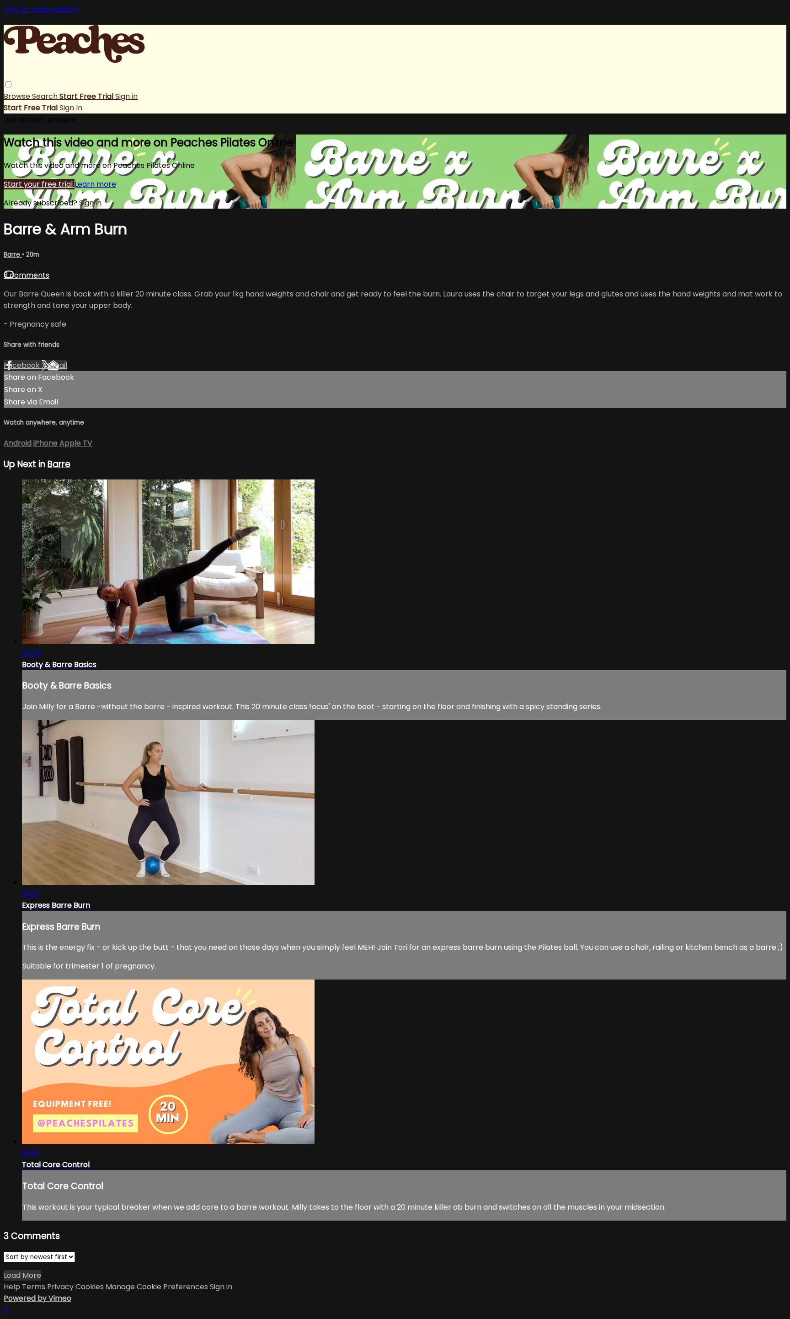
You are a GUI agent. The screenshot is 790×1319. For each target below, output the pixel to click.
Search (45, 96)
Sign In (70, 107)
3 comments (26, 275)
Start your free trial (39, 184)
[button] (8, 84)
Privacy (61, 1286)
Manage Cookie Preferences (158, 1286)
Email (57, 365)
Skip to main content (41, 9)
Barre (13, 254)
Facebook (23, 365)
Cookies (90, 1286)
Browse (18, 96)
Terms (34, 1286)
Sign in (126, 96)
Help (13, 1286)
